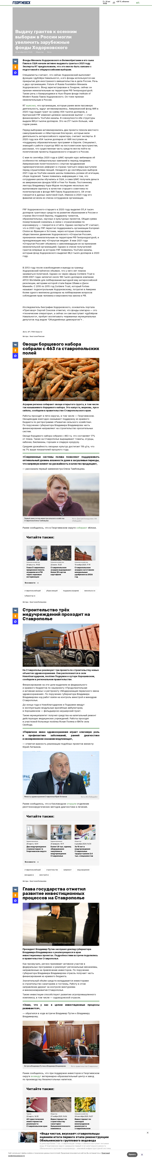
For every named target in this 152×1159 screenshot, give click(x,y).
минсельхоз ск (89, 591)
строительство (52, 870)
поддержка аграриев (71, 591)
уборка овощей (52, 591)
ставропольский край (32, 591)
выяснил (31, 105)
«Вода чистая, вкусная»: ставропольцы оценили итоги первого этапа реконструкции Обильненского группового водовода (74, 1137)
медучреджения (83, 870)
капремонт (68, 870)
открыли (71, 803)
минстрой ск (44, 875)
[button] (27, 1137)
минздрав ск (29, 875)
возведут (36, 1076)
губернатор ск (29, 596)
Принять (132, 1154)
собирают (81, 527)
